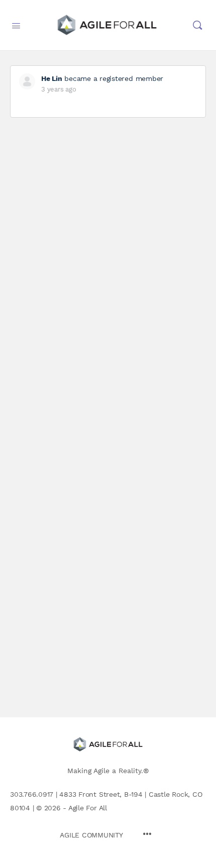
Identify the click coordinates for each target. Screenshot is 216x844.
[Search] (197, 25)
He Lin (51, 78)
